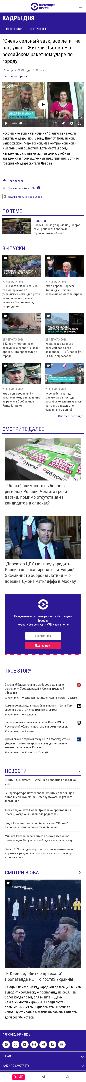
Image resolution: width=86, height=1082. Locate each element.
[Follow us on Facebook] (6, 1044)
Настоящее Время (14, 76)
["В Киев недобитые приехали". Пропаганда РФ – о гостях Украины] (43, 924)
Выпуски (14, 29)
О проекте (39, 29)
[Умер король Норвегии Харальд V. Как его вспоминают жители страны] (64, 266)
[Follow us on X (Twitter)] (15, 1044)
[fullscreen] (80, 123)
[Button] (13, 182)
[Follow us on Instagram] (34, 1044)
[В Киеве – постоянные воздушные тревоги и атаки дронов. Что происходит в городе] (21, 323)
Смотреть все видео (71, 416)
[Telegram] (43, 1077)
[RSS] (52, 1044)
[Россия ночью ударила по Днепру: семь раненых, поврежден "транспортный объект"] (16, 226)
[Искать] (68, 1077)
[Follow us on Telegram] (43, 1044)
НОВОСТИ (16, 771)
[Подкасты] (62, 1044)
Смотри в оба (22, 872)
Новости (40, 221)
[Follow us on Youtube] (25, 1044)
